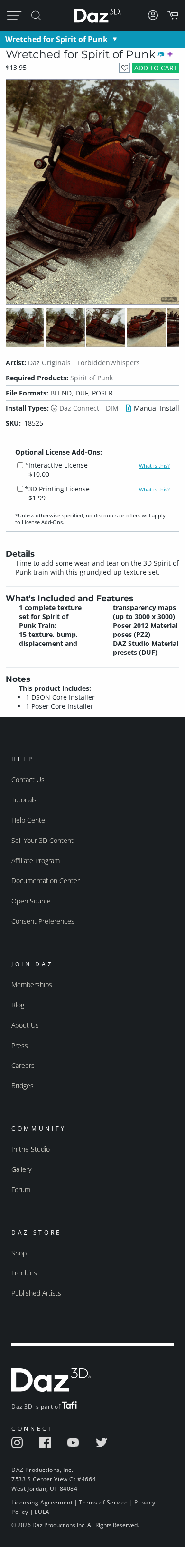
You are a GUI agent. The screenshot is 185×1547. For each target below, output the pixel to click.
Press (19, 1045)
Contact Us (28, 779)
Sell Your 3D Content (42, 840)
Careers (23, 1065)
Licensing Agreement (42, 1502)
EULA (42, 1512)
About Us (25, 1025)
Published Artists (36, 1293)
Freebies (24, 1272)
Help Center (29, 820)
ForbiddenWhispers (108, 362)
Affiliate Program (35, 860)
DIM (112, 408)
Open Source (31, 900)
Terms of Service (103, 1502)
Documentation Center (45, 880)
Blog (17, 1004)
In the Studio (30, 1148)
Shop (19, 1252)
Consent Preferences (42, 921)
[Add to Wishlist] (124, 68)
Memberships (31, 984)
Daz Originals (49, 362)
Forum (20, 1189)
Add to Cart (155, 67)
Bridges (22, 1085)
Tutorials (24, 799)
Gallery (21, 1169)
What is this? (154, 466)
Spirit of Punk (91, 377)
